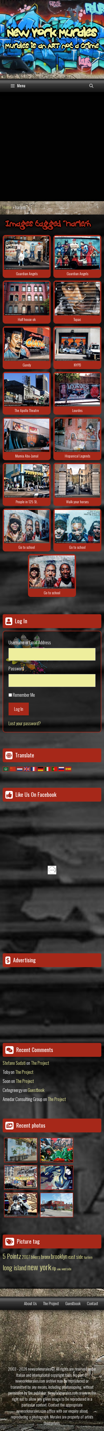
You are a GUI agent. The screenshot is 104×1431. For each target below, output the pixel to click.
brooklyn (59, 1256)
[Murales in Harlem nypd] (77, 344)
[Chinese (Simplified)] (13, 768)
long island (14, 1267)
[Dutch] (20, 768)
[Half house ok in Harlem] (26, 298)
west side (66, 1269)
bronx (45, 1256)
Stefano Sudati (14, 1062)
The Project (40, 1062)
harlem (88, 1257)
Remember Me (24, 694)
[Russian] (61, 768)
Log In (18, 709)
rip (54, 1268)
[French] (33, 768)
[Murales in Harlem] (26, 526)
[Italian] (47, 768)
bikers (35, 1257)
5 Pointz (12, 1256)
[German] (40, 768)
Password (16, 668)
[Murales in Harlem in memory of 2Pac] (77, 298)
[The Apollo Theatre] (26, 390)
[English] (26, 768)
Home (7, 207)
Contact (92, 1303)
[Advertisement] (52, 147)
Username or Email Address (30, 642)
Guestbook (36, 1090)
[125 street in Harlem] (26, 481)
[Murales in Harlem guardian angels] (26, 253)
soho (59, 1269)
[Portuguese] (54, 768)
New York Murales (52, 33)
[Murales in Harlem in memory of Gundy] (26, 344)
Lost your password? (25, 723)
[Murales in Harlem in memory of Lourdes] (77, 390)
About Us (30, 1303)
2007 (26, 1257)
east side (75, 1256)
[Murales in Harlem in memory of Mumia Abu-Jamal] (26, 435)
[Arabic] (6, 768)
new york (39, 1266)
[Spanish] (68, 768)
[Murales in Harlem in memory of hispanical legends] (77, 435)
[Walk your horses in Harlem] (77, 481)
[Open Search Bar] (91, 85)
